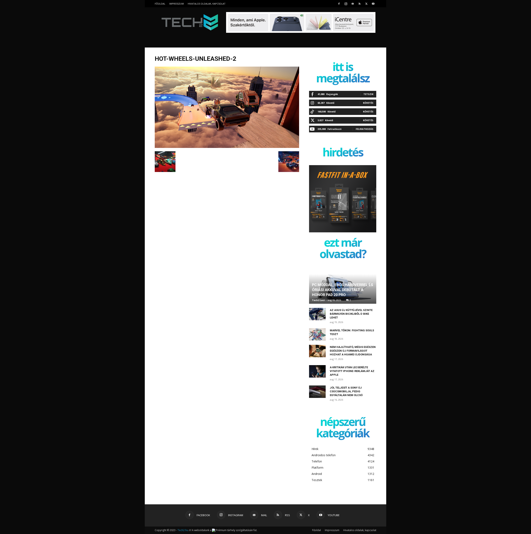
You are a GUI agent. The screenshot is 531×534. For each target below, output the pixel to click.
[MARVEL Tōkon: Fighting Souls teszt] (317, 334)
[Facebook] (339, 3)
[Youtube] (373, 3)
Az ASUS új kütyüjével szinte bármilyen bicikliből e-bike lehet (351, 313)
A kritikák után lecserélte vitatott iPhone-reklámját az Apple (352, 371)
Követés (368, 102)
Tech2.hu (183, 530)
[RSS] (359, 3)
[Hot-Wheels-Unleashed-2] (227, 147)
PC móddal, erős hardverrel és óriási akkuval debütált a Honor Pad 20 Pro (342, 290)
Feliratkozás (364, 128)
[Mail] (353, 3)
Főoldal (160, 3)
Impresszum (176, 3)
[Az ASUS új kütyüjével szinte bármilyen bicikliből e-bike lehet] (317, 314)
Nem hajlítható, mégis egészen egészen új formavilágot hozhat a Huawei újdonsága (353, 350)
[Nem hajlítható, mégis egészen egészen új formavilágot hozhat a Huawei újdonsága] (317, 351)
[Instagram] (346, 3)
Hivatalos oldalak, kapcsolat (206, 3)
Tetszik (368, 94)
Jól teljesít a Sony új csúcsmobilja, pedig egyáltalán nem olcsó (346, 391)
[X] (366, 3)
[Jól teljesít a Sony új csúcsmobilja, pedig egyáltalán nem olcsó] (317, 391)
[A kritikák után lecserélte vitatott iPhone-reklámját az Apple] (317, 371)
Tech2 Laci (318, 300)
